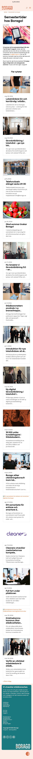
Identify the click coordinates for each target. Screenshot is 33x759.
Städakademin (7, 717)
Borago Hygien (7, 723)
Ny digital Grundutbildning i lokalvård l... (15, 391)
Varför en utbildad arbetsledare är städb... (15, 663)
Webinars (5, 722)
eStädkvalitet (6, 718)
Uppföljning (6, 706)
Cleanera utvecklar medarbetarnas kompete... (15, 550)
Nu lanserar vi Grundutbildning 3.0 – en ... (16, 267)
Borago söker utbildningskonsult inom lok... (15, 477)
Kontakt (5, 711)
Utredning (5, 703)
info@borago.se (15, 54)
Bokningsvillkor (13, 729)
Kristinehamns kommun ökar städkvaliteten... (14, 620)
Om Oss (5, 710)
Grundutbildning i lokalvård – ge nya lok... (15, 143)
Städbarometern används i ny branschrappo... (14, 308)
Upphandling (6, 705)
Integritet (5, 729)
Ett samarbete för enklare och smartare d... (15, 507)
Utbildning (5, 702)
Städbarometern (7, 719)
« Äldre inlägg (7, 681)
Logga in (5, 713)
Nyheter (5, 12)
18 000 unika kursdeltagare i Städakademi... (13, 434)
